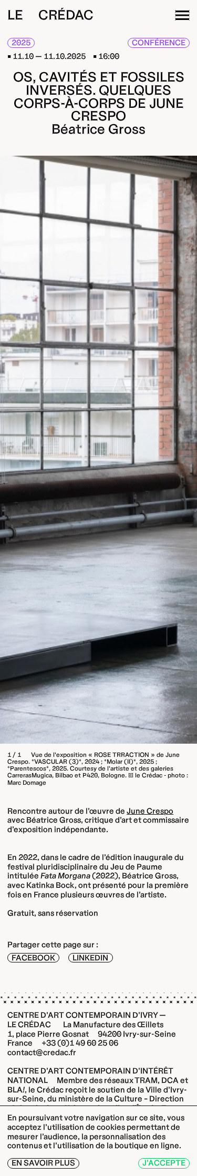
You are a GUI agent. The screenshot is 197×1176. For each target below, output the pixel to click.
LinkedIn (90, 958)
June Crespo (150, 811)
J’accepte (163, 1163)
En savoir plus (43, 1163)
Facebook (33, 958)
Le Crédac (50, 15)
